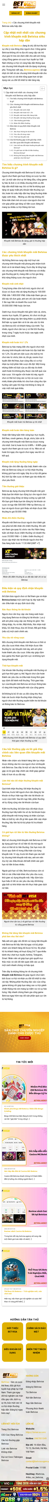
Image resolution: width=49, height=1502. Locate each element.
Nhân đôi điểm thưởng (22, 123)
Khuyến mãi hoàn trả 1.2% (23, 113)
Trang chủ (6, 22)
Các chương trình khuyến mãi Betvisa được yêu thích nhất (27, 105)
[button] (3, 4)
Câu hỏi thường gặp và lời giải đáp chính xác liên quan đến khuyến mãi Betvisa (25, 141)
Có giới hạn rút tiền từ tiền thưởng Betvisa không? (26, 151)
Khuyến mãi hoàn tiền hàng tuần (25, 115)
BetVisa (5, 1382)
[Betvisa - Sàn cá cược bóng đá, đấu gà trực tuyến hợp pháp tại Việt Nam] (24, 4)
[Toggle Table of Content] (41, 88)
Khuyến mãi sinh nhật (22, 110)
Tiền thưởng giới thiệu (22, 120)
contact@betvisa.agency (37, 1461)
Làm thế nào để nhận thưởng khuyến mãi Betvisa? (29, 146)
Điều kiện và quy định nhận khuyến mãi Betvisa (25, 127)
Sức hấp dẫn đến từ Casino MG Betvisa (20, 1171)
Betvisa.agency (32, 70)
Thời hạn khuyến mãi (21, 137)
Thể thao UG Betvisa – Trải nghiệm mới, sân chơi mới (23, 1292)
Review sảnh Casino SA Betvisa (18, 1231)
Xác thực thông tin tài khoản (24, 132)
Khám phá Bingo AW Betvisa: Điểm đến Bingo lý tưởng (23, 1110)
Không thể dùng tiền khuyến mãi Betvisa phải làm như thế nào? (28, 157)
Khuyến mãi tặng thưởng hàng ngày (27, 118)
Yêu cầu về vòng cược (22, 134)
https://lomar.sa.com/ (36, 1432)
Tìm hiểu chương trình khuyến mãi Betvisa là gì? (26, 100)
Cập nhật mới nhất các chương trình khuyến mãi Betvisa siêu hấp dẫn (22, 94)
